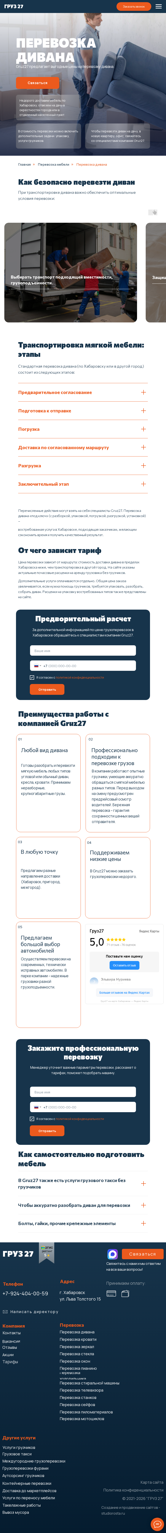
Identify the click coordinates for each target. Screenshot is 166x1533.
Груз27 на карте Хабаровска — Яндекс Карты (124, 1001)
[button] (134, 6)
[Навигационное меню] (159, 6)
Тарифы (10, 1362)
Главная (24, 164)
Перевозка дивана (91, 164)
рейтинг (47, 1251)
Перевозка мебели (53, 164)
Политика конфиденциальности (133, 1490)
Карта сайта (151, 1482)
